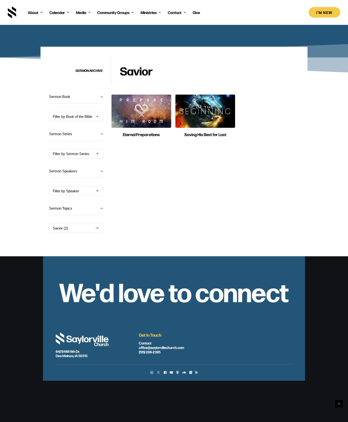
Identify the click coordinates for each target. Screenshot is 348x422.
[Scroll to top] (339, 403)
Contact (145, 342)
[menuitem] (35, 12)
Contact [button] (175, 12)
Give (196, 12)
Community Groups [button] (113, 12)
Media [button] (81, 12)
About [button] (33, 12)
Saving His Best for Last (205, 134)
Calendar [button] (57, 12)
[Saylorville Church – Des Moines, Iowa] (12, 12)
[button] (141, 111)
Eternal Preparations (141, 134)
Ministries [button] (149, 12)
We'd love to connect (174, 291)
